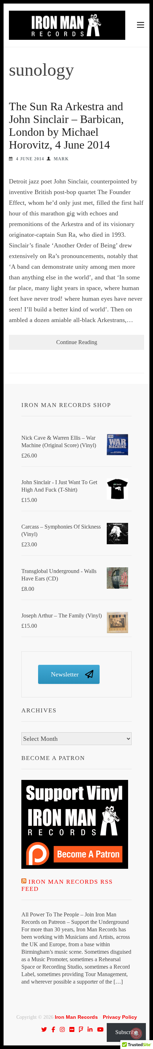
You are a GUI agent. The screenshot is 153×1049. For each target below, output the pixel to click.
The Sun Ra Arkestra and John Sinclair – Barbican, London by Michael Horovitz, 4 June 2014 (66, 125)
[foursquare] (81, 1029)
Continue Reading (76, 342)
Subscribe (126, 1032)
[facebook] (53, 1029)
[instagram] (62, 1029)
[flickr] (71, 1029)
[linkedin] (90, 1029)
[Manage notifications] (136, 1033)
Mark (61, 158)
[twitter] (44, 1029)
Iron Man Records (76, 1017)
